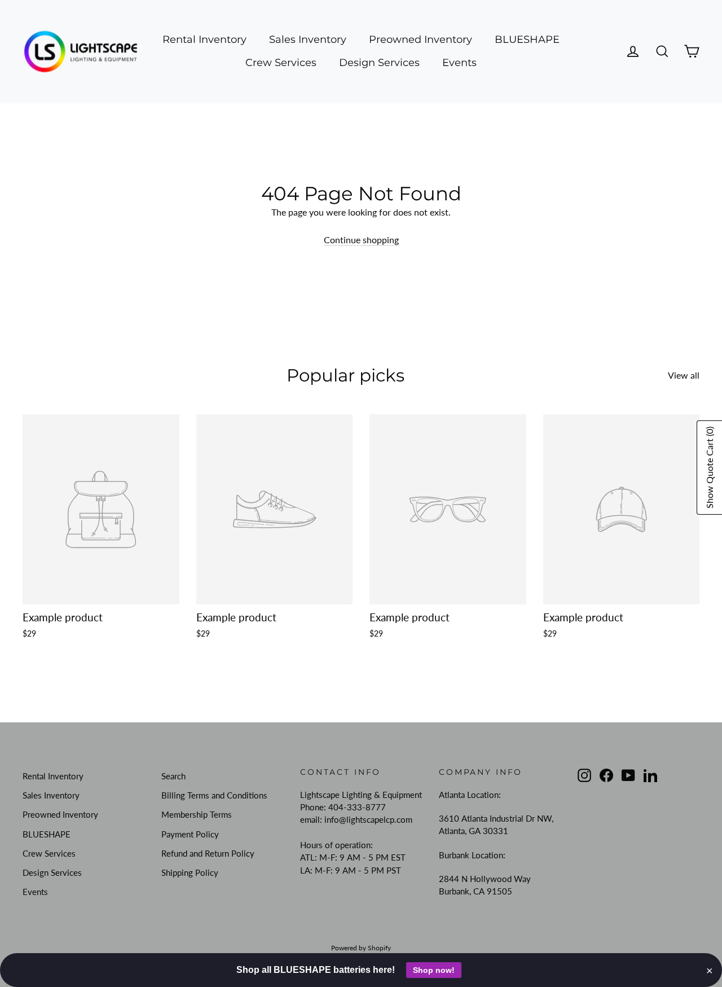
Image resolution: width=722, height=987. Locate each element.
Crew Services (280, 62)
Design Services (379, 62)
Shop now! (434, 970)
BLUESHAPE (527, 39)
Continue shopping (361, 239)
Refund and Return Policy (207, 853)
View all (683, 375)
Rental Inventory (204, 39)
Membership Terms (196, 814)
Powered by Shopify (361, 948)
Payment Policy (190, 834)
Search (173, 776)
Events (459, 62)
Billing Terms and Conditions (214, 795)
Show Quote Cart (709, 467)
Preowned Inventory (420, 39)
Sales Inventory (307, 39)
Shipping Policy (189, 872)
